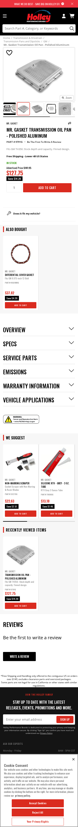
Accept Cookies (37, 803)
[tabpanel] (20, 273)
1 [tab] (15, 521)
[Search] (71, 28)
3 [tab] (63, 521)
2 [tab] (39, 521)
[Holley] (39, 16)
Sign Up (65, 719)
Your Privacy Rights (38, 821)
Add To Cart (47, 187)
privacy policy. (23, 795)
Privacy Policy (46, 733)
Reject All (37, 812)
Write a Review (19, 656)
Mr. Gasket (12, 123)
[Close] (73, 759)
